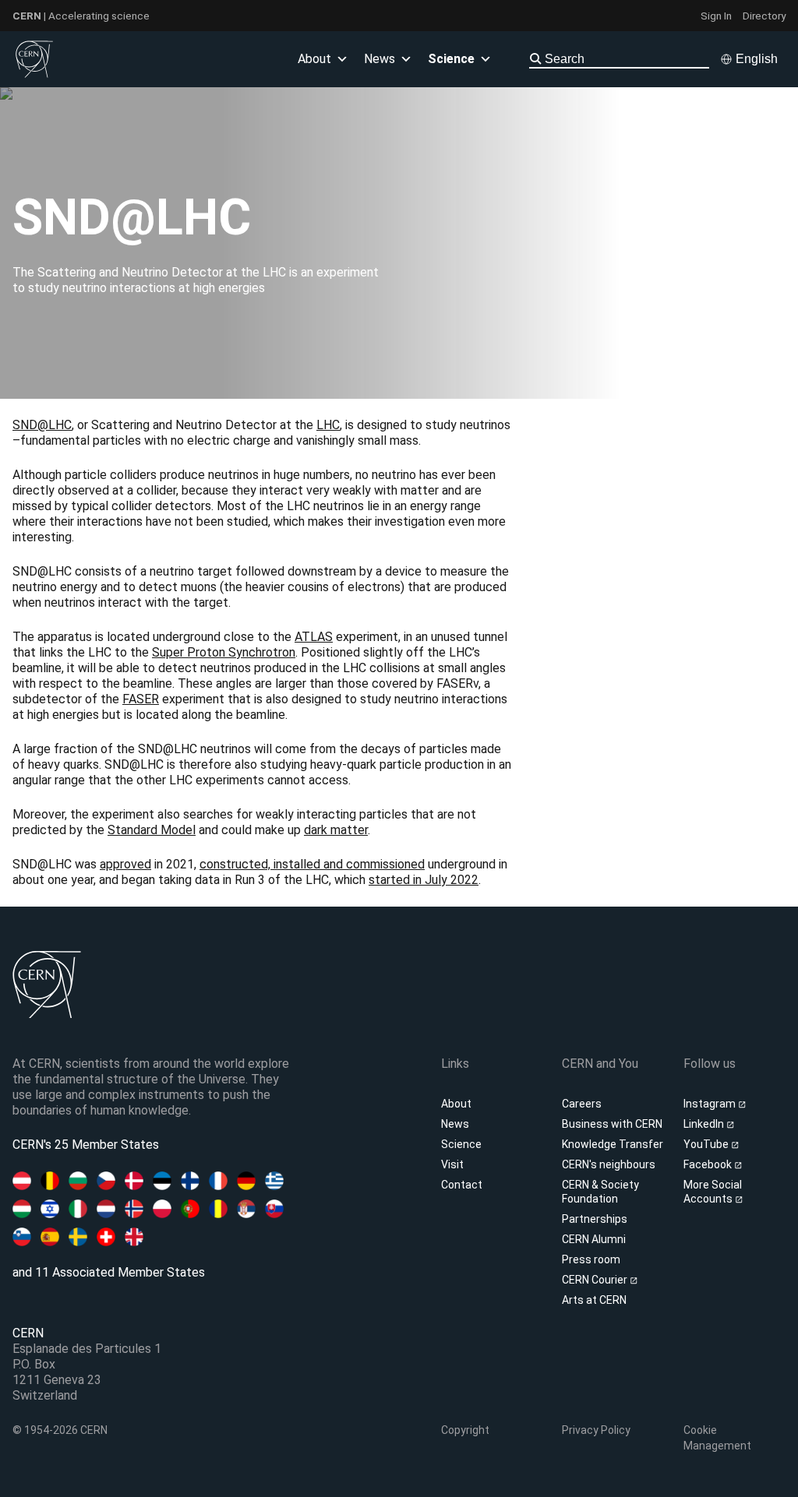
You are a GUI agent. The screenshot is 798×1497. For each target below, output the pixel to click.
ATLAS (314, 636)
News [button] (379, 58)
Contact (461, 1184)
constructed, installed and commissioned (312, 864)
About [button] (314, 58)
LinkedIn (704, 1124)
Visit (452, 1164)
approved (125, 864)
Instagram (710, 1103)
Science (451, 58)
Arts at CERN (594, 1300)
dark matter (336, 829)
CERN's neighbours (608, 1164)
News (455, 1124)
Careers (582, 1103)
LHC (328, 424)
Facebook (708, 1164)
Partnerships (594, 1219)
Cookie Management (717, 1438)
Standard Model (152, 829)
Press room (591, 1259)
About (456, 1103)
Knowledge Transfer (612, 1144)
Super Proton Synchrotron (223, 652)
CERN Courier (596, 1279)
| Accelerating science (81, 15)
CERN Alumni (594, 1239)
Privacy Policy (596, 1430)
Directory (764, 15)
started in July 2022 (423, 879)
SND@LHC (42, 424)
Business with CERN (612, 1124)
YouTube (707, 1144)
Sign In (716, 15)
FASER (140, 699)
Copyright (465, 1430)
